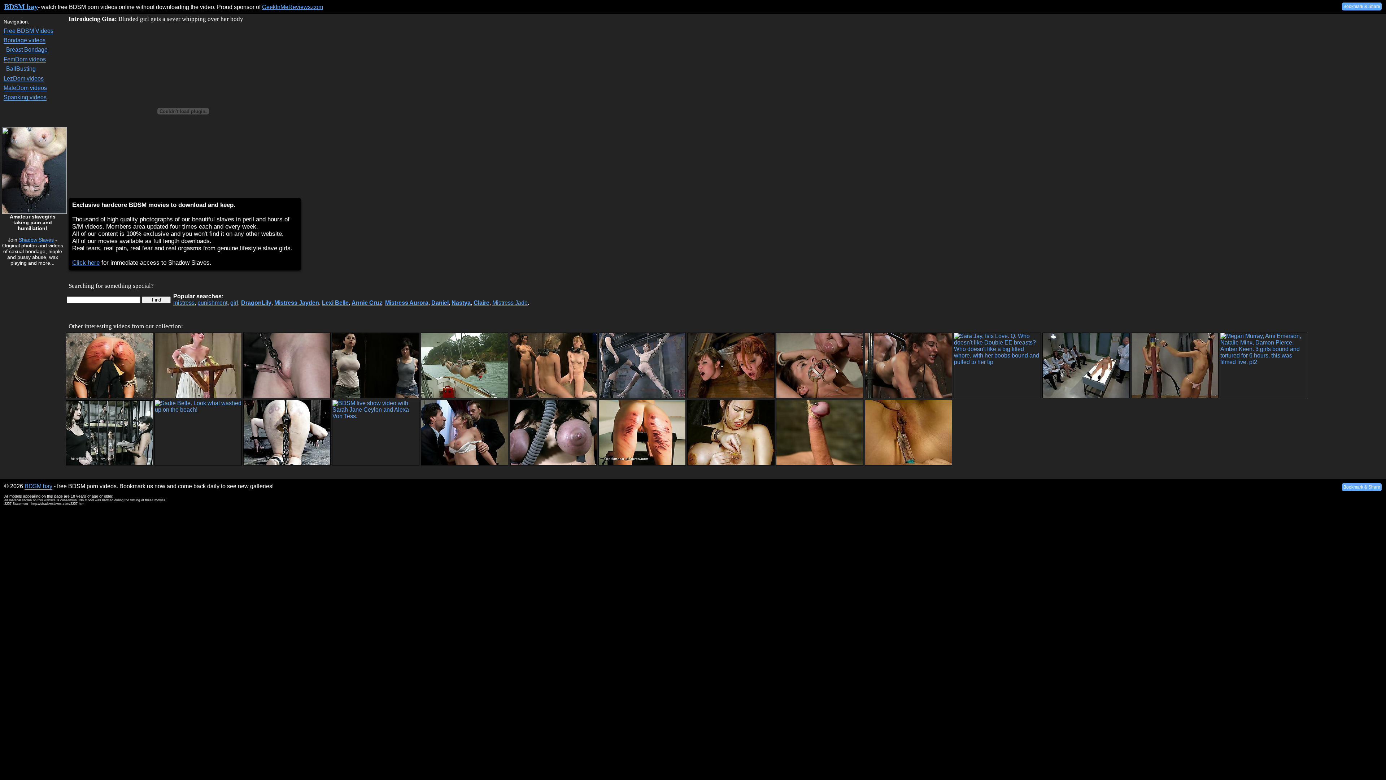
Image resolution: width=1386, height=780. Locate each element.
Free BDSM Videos (28, 31)
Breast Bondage (27, 50)
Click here (86, 262)
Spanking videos (25, 97)
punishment (212, 303)
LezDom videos (24, 78)
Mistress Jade (510, 303)
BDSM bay (21, 6)
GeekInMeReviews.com (292, 7)
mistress (184, 303)
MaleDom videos (25, 88)
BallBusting (21, 69)
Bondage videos (24, 40)
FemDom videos (25, 59)
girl (234, 303)
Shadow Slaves (36, 240)
